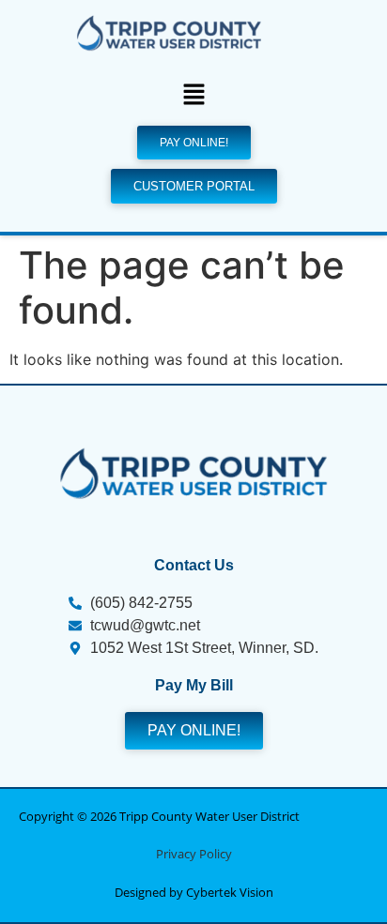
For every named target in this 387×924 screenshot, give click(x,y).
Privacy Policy (194, 853)
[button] (193, 96)
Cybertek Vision (229, 892)
